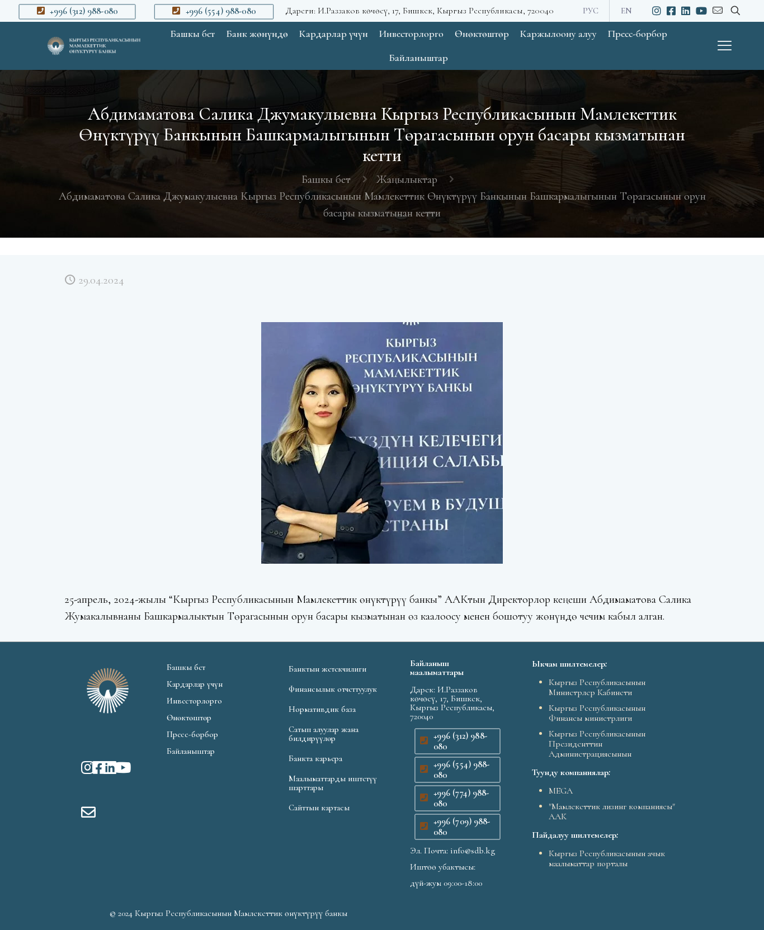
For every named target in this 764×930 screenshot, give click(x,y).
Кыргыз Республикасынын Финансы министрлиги (597, 713)
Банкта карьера (315, 758)
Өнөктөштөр (189, 717)
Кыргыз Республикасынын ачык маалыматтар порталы (607, 858)
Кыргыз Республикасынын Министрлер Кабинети (597, 687)
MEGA (561, 790)
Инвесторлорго (194, 701)
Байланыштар (191, 751)
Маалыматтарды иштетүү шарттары (333, 782)
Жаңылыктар (406, 179)
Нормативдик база (322, 709)
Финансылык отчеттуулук (333, 689)
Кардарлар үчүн (195, 684)
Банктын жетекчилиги (327, 669)
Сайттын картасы (319, 807)
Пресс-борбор (192, 734)
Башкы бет (326, 179)
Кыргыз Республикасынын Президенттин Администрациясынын (597, 743)
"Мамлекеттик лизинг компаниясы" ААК (612, 811)
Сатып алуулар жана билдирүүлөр (324, 733)
